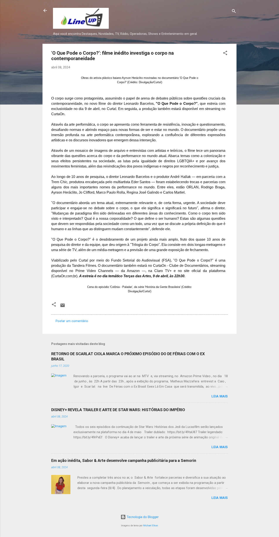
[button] (225, 53)
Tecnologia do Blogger (142, 517)
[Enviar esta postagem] (62, 307)
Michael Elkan (150, 525)
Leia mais (219, 396)
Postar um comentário (72, 321)
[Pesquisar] (233, 12)
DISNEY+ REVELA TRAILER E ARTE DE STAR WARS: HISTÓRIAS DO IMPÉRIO (118, 409)
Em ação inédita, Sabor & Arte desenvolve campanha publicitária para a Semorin (123, 460)
